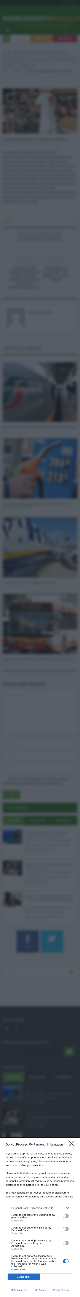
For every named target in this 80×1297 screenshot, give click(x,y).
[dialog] (40, 1217)
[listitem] (40, 1208)
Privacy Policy (61, 1289)
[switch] (66, 1216)
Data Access (40, 1289)
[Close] (72, 1144)
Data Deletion (19, 1289)
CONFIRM (24, 1276)
